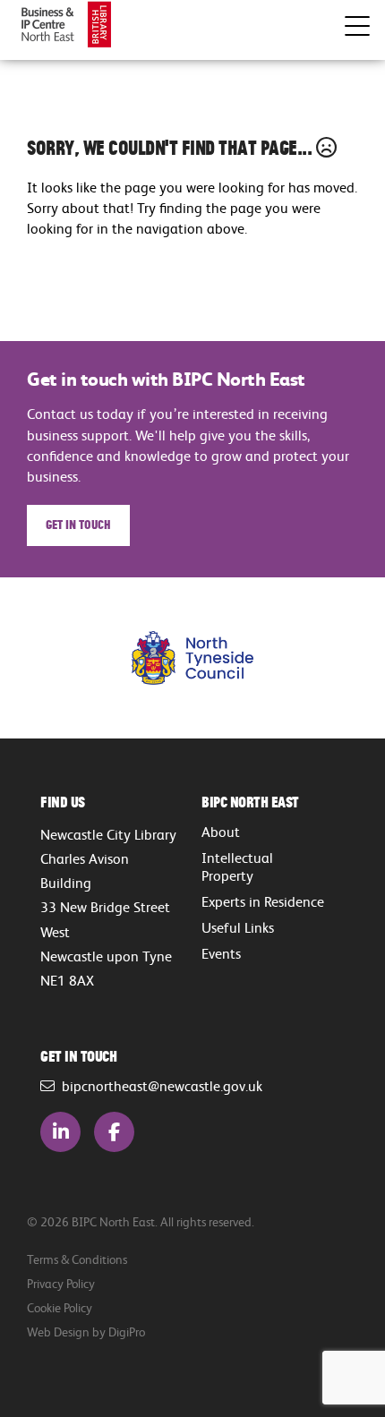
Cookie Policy (59, 1307)
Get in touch (78, 524)
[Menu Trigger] (357, 25)
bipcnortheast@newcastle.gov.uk (158, 1086)
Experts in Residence (262, 901)
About (220, 832)
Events (221, 953)
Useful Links (237, 927)
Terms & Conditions (77, 1259)
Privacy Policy (61, 1283)
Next (327, 658)
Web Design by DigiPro (86, 1331)
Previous (58, 658)
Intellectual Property (237, 866)
